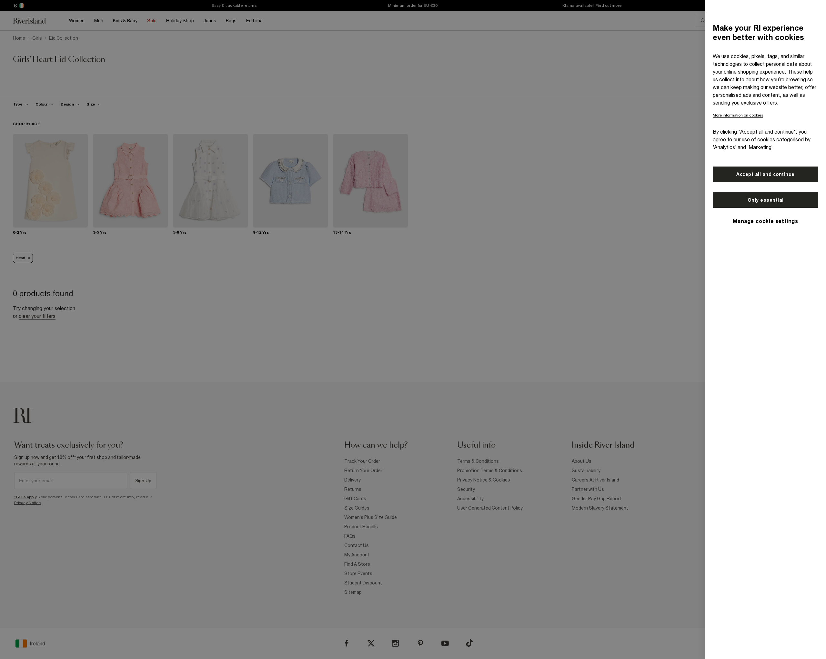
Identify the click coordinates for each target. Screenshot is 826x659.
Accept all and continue (765, 174)
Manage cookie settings (765, 221)
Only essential (766, 200)
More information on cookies (738, 115)
